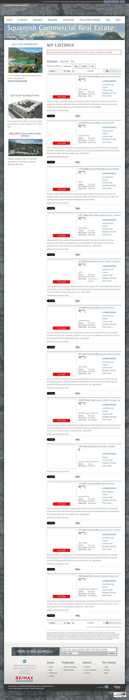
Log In (122, 1)
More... (119, 20)
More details (96, 107)
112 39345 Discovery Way (96, 124)
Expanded (67, 66)
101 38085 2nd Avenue (99, 262)
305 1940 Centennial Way (99, 531)
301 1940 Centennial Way (99, 355)
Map (76, 66)
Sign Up (107, 670)
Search (112, 653)
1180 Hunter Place (98, 576)
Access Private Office (37, 688)
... (114, 71)
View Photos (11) (108, 269)
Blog (108, 20)
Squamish (37, 20)
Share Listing (106, 96)
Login (106, 667)
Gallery (84, 66)
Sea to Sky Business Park (24, 96)
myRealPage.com (109, 687)
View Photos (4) (107, 131)
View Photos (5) (107, 223)
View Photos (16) (108, 408)
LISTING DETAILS (109, 81)
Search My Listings (70, 667)
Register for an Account (111, 1)
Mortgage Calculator (109, 93)
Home (9, 20)
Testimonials (53, 673)
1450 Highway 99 (96, 446)
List (92, 66)
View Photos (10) (108, 85)
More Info (19, 164)
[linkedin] (24, 662)
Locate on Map (107, 90)
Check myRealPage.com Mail (18, 688)
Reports (87, 667)
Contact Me (68, 20)
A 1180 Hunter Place (99, 400)
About (51, 667)
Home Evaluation (91, 670)
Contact (105, 87)
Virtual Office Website (90, 20)
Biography (52, 20)
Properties (22, 20)
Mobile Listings (69, 670)
